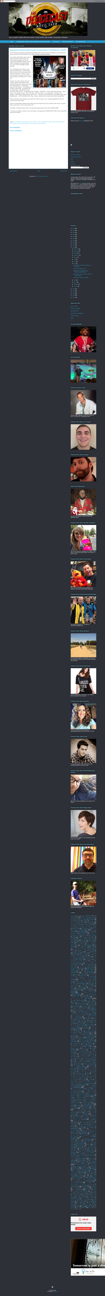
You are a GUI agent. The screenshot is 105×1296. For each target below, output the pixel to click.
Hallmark (79, 1027)
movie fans (88, 1101)
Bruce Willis (84, 955)
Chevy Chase (77, 964)
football (87, 1014)
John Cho (92, 1055)
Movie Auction (76, 1101)
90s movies (86, 917)
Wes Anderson (80, 1201)
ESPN (90, 1008)
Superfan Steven (74, 1172)
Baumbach (83, 940)
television (87, 1176)
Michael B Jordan (91, 1092)
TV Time (88, 1192)
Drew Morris (81, 1000)
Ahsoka (72, 924)
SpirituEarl (80, 1160)
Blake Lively (75, 949)
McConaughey (92, 1090)
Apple (90, 932)
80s (77, 917)
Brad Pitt (94, 951)
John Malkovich (82, 1057)
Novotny (80, 1112)
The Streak (87, 1182)
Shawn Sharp (91, 1151)
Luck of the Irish (91, 1078)
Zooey (78, 1208)
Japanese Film (79, 1042)
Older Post (64, 171)
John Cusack (74, 1056)
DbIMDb (94, 984)
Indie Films (73, 1037)
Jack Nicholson (74, 1040)
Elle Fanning (44, 121)
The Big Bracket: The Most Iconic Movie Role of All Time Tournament (33, 41)
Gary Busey (88, 1018)
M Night (90, 1079)
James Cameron (83, 1041)
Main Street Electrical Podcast (87, 1082)
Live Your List (91, 1075)
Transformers (85, 1191)
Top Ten (80, 1189)
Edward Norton (90, 1002)
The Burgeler (93, 1178)
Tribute (72, 1192)
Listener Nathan (79, 1075)
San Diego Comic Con (90, 1142)
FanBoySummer (92, 1009)
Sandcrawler (73, 1143)
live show (85, 1075)
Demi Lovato (83, 987)
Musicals (78, 1105)
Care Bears (89, 959)
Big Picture (79, 946)
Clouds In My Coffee (75, 308)
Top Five (94, 1188)
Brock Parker (89, 954)
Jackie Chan (82, 1040)
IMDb (72, 318)
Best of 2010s (89, 942)
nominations (85, 1111)
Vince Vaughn (91, 1197)
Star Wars (93, 1163)
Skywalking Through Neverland (78, 1154)
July (75, 259)
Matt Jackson (75, 1088)
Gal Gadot (79, 1017)
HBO (72, 1030)
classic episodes (90, 971)
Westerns (88, 1201)
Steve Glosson (84, 1167)
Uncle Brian (84, 1193)
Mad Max (85, 1080)
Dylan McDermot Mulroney (77, 1001)
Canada (85, 958)
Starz (72, 1165)
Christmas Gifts (91, 968)
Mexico (85, 1092)
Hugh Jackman (85, 1033)
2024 (73, 230)
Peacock (84, 1116)
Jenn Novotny (93, 1045)
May (75, 263)
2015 (73, 289)
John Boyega (89, 1053)
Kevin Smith (82, 1068)
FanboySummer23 (77, 1010)
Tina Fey (85, 1185)
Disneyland (90, 995)
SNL (76, 1156)
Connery (78, 976)
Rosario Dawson (82, 1135)
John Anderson (82, 1053)
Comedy (76, 975)
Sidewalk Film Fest (77, 1153)
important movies (81, 1036)
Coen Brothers (82, 974)
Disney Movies (76, 994)
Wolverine (78, 1205)
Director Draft (79, 991)
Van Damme (73, 1196)
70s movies (73, 917)
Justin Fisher (74, 1062)
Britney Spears (74, 954)
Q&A (89, 1123)
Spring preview (82, 1161)
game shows (74, 1018)
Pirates (90, 1119)
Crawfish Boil (80, 979)
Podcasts (92, 1120)
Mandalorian (73, 1083)
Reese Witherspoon (90, 1127)
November (76, 251)
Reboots (93, 1126)
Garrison (81, 1018)
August (75, 257)
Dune (95, 1000)
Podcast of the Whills (84, 1120)
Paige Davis (79, 1115)
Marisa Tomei (82, 1084)
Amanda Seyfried (87, 927)
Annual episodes (74, 932)
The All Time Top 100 (68, 41)
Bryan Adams (92, 955)
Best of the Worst (81, 944)
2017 (73, 245)
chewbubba (85, 964)
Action (72, 920)
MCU (80, 1091)
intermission (80, 1037)
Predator (78, 1122)
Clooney (72, 974)
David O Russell (87, 984)
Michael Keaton (90, 1095)
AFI (80, 923)
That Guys (82, 1178)
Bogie (91, 949)
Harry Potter (85, 1028)
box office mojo (79, 951)
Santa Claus (88, 1143)
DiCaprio (73, 991)
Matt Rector (88, 1088)
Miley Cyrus (81, 1097)
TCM (71, 1176)
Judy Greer (89, 1060)
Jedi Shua (89, 1044)
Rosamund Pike (74, 1135)
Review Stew (92, 1128)
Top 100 (87, 1188)
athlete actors (77, 935)
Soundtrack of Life (90, 1157)
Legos (87, 1073)
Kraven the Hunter (86, 1070)
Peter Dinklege (85, 1117)
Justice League (92, 1061)
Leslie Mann (94, 1073)
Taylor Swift (92, 1174)
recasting (72, 1127)
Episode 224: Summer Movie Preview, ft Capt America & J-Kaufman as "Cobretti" (38, 50)
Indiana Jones (90, 1036)
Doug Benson (80, 998)
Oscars (86, 1114)
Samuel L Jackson (80, 1142)
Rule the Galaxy (90, 1138)
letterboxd (74, 1074)
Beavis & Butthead (82, 941)
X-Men (43, 123)
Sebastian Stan (74, 1149)
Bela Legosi (90, 941)
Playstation (76, 1120)
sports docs (92, 1160)
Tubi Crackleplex (82, 1192)
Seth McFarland (92, 1149)
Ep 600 (73, 1008)
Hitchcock (77, 1032)
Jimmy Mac (84, 1051)
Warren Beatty (92, 1198)
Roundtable (82, 1138)
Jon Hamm (78, 1060)
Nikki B (82, 1109)
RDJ (73, 1126)
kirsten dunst (92, 1069)
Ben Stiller (78, 942)
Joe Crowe (93, 1052)
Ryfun (79, 1141)
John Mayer (89, 1057)
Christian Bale (90, 967)
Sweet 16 (89, 1173)
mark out (90, 1084)
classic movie (75, 972)
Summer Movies (74, 1171)
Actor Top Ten (92, 920)
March (75, 282)
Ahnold (92, 923)
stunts (80, 1169)
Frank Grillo (74, 1015)
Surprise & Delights (90, 1172)
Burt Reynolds (79, 958)
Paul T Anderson (76, 1116)
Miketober (88, 1096)
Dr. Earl (38, 121)
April (75, 280)
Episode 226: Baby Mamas (79, 268)
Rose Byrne (89, 1135)
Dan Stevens (74, 983)
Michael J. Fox (74, 1095)
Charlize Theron (88, 963)
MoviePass (84, 1104)
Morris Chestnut (88, 1100)
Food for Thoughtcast (75, 1014)
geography (86, 1019)
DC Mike (88, 986)
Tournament (88, 1189)
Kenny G (85, 1065)
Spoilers (86, 1160)
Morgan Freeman (80, 1100)
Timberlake (73, 1185)
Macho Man (78, 1080)
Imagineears (93, 1035)
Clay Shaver (90, 972)
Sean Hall (82, 1148)
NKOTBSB (93, 1109)
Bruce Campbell (77, 955)
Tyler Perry (78, 1193)
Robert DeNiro (83, 1132)
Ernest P (86, 1008)
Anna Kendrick (17, 121)
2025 (73, 228)
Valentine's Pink (86, 1194)
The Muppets (89, 1181)
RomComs (84, 1134)
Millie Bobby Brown (88, 1097)
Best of (83, 942)
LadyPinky (77, 1073)
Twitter (72, 161)
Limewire (72, 1075)
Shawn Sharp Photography (77, 313)
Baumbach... (90, 940)
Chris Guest (85, 965)
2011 (73, 297)
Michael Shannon (74, 1096)
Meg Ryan (86, 1091)
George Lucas (75, 1020)
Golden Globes (79, 1023)
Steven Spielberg (86, 1168)
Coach (76, 974)
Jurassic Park (84, 1061)
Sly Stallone (91, 1155)
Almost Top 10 (79, 927)
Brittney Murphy (82, 954)
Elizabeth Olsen (82, 1004)
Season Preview (24, 123)
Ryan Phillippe (87, 1139)
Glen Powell (88, 1022)
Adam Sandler (90, 922)
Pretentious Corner (90, 1122)
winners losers (88, 1203)
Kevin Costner (81, 1066)
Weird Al (89, 1199)
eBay (91, 1001)
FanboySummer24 (86, 1010)
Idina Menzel (80, 1035)
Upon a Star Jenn (92, 1193)
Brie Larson (84, 953)
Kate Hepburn (89, 1062)
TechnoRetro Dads (78, 1176)
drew (76, 1000)
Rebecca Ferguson (86, 1126)
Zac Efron (84, 1207)
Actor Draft (84, 920)
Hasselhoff (93, 1028)
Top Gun (74, 1189)
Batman (77, 940)
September (76, 255)
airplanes (77, 924)
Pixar (11, 123)
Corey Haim (92, 976)
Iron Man (49, 121)
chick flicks (92, 964)
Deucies (92, 989)
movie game (94, 1101)
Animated (73, 931)
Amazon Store (74, 306)
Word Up (73, 1206)
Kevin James (74, 1068)
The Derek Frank (83, 1180)
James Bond (74, 1041)
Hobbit (82, 1032)
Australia (92, 936)
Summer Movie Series (88, 1169)
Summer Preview (38, 123)
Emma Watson (85, 1006)
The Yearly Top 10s (80, 41)
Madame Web (92, 1080)
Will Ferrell (84, 1202)
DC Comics (75, 986)
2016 (73, 247)
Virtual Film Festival (75, 1198)
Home (11, 41)
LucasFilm (83, 1078)
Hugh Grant (77, 1033)
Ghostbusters (92, 1020)
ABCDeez (82, 919)
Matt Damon (93, 1087)
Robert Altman (75, 1132)
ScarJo (88, 1144)
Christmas (82, 968)
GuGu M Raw (73, 1025)
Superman (81, 1172)
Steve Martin (93, 1167)
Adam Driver (81, 922)
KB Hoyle (85, 1064)
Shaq (78, 1151)
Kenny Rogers (91, 1065)
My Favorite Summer (88, 1105)
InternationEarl (89, 1037)
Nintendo (87, 1109)
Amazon (81, 120)
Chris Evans (79, 965)
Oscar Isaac (73, 1113)
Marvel (62, 121)
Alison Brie (73, 927)
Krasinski (80, 1070)
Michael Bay (73, 1093)
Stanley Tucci (79, 1163)
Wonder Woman (85, 1205)
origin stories (87, 1112)
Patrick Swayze (86, 1115)
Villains (77, 1197)
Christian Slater (74, 968)
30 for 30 (90, 915)
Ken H (80, 1065)
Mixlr (72, 159)
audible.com (84, 935)
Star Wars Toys (92, 1164)
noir (80, 1111)
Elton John (79, 1005)
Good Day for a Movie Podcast (90, 1023)
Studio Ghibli (75, 1169)
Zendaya (90, 1207)
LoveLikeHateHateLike (75, 1078)
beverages (88, 945)
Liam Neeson (81, 1074)
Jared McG (86, 1042)
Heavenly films (85, 1030)
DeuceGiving (77, 989)
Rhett (78, 1130)
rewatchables (73, 1130)
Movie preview (75, 1102)
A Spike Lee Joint (83, 918)
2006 (79, 915)
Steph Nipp (93, 1165)
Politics (72, 1122)
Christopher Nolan (88, 969)
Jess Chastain (82, 1049)
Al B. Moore (55, 1291)
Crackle (80, 977)
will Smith (90, 1202)
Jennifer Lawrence (75, 1048)
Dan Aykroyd (92, 982)
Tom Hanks (85, 1186)
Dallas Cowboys (86, 982)
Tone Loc (81, 1188)
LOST (93, 1077)
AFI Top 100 (86, 923)
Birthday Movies (92, 947)
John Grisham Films (83, 1056)
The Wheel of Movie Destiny (84, 1184)
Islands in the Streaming (85, 1038)
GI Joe (76, 1022)
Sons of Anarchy (92, 1156)
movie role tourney (86, 1102)
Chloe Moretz (73, 965)
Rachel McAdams (85, 1124)
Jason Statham (92, 1042)
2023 (73, 232)
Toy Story (74, 1191)
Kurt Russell (73, 1071)
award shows (81, 937)
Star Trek (30, 123)
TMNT (95, 1185)
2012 (73, 295)
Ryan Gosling (80, 1139)
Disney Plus (93, 994)
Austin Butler (85, 936)
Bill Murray (85, 946)
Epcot (77, 1008)
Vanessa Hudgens (81, 1196)
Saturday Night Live (80, 1144)
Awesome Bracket (90, 937)
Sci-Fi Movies (88, 1146)
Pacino (73, 1115)
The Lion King (81, 1181)
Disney (73, 992)
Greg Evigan (74, 1024)
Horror (92, 1032)
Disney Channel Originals (91, 992)
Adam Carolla (73, 922)
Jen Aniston (86, 1045)
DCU (93, 986)
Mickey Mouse (81, 1096)
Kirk (87, 1069)
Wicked (78, 1202)
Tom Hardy (93, 1186)
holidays (87, 1032)
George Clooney (93, 1019)
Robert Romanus (93, 1132)
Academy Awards (89, 919)
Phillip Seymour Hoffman (76, 1119)
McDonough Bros (74, 1091)
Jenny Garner (86, 1048)
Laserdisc (82, 1073)
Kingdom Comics (80, 1069)
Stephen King (75, 1167)
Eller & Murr (73, 1005)
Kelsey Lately (75, 1065)
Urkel (73, 1194)
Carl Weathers (78, 960)
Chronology (73, 971)
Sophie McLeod (80, 1157)
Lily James (93, 1074)
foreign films (93, 1014)
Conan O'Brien (92, 975)
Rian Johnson (85, 1130)
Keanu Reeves (92, 1064)
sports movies (74, 1161)
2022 (73, 234)
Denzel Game (80, 988)
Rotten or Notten (86, 1136)
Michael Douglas (91, 1093)
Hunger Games (74, 1035)
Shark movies (83, 1151)
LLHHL (76, 1077)
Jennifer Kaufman (56, 121)
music (72, 1105)
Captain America (25, 121)
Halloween (85, 1027)
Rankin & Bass (93, 1124)
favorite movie (79, 1013)
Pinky (84, 1119)
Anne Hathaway (91, 931)
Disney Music (86, 994)
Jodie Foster (86, 1052)
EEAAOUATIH (73, 1004)
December (76, 249)
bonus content (84, 950)
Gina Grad (81, 1022)
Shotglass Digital (88, 1152)
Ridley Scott (81, 1131)
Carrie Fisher (85, 960)
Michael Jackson (82, 1095)
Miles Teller (76, 1097)
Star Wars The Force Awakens (81, 1164)
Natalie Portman (85, 1106)
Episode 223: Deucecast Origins (81, 277)
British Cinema (92, 953)
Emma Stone (76, 1006)
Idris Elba (87, 1035)
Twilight (93, 1192)
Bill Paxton (92, 946)
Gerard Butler (84, 1020)
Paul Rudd (93, 1115)
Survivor (72, 1173)
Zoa (94, 1207)
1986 (72, 915)
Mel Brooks (91, 1091)
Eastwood (86, 1001)
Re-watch (79, 1126)
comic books (33, 121)
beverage (82, 945)
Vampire (93, 1194)
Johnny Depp (93, 1058)
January (76, 286)
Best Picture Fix (89, 944)
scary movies (80, 1146)
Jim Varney (78, 1051)
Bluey (87, 949)
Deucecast (88, 988)
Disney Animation (81, 992)
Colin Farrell (90, 974)
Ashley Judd (75, 933)
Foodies (82, 1014)
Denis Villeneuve (92, 987)
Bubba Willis (77, 956)
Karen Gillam (82, 1062)
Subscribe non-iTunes (76, 157)
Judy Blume (83, 1060)
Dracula (72, 1000)
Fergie (85, 1013)
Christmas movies (75, 969)
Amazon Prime (75, 928)
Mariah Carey (74, 1084)
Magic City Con (75, 1082)
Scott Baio (86, 1147)
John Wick (78, 1058)
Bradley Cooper (76, 953)
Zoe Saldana (73, 1208)
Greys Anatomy (90, 1024)
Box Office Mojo (74, 311)
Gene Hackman (80, 1019)
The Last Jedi (73, 1181)
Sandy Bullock (80, 1143)
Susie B (77, 1173)
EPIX (81, 1008)
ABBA (77, 919)
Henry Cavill (80, 1031)
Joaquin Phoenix (79, 1052)
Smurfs (72, 1156)
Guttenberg (90, 1025)
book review (91, 950)
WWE (77, 1206)
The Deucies (91, 1180)
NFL (81, 1108)
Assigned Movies (84, 933)
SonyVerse (73, 1157)
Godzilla (72, 1023)
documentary (85, 997)
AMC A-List (88, 928)
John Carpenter (78, 1055)
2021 (73, 236)
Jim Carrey (90, 1049)
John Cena (85, 1055)
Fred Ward (86, 1015)
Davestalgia (91, 983)
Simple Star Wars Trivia (89, 1153)
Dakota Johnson (78, 982)
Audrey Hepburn (92, 935)
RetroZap (84, 1128)
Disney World (76, 995)
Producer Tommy (83, 1123)
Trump (76, 1192)
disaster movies (87, 991)
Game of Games (93, 1017)
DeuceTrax (85, 989)
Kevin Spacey (90, 1068)
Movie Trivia (78, 1104)
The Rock (79, 1182)
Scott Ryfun (74, 1148)
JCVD (84, 1044)
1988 (75, 915)
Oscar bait (93, 1112)
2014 (73, 291)
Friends (73, 1017)
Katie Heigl (78, 1064)
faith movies (84, 1009)
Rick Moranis (74, 1131)
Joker (73, 1060)
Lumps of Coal (81, 1079)
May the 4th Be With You (81, 1090)
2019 (73, 241)
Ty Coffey (72, 1193)
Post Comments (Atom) (41, 176)
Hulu (93, 1033)
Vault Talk (90, 1196)
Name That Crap (75, 1106)
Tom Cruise (75, 1186)
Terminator (84, 1177)
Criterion (86, 979)
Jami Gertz (73, 1042)
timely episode (79, 1185)
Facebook (73, 163)
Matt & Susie (86, 1087)
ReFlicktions (74, 1128)
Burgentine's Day (86, 956)
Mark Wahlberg (78, 1086)
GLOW (93, 1022)
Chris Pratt (73, 967)
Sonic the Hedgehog (83, 1156)
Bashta (72, 940)
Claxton (83, 972)
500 (94, 915)
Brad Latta (88, 951)
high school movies (90, 1031)
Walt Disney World (84, 1198)
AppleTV (94, 932)
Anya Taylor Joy (83, 932)
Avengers (73, 937)
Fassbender (82, 1011)
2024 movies (83, 915)
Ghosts (72, 1022)
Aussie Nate (76, 936)
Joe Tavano (73, 1053)
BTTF (72, 956)
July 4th (77, 1061)
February (76, 284)
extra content (77, 1009)
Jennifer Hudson (76, 1046)
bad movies (73, 938)
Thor (93, 1184)
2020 (73, 238)
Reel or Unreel (79, 1127)
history (72, 1032)
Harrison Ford (75, 1028)
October (76, 253)
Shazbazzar (73, 1152)
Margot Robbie (90, 1083)
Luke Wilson (73, 1079)
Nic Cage (93, 1108)
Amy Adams (84, 930)
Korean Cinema (74, 1070)
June (75, 261)
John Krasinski (92, 1056)
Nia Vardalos (86, 1108)
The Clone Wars (75, 1180)
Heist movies (92, 1030)
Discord (93, 991)
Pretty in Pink (16, 123)
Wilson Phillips (79, 1203)
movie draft (82, 1101)
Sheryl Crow (81, 1152)
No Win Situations (74, 1111)
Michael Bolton (81, 1093)
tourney (94, 1189)
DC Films (83, 986)
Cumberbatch (74, 980)
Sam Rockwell (87, 1140)
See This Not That (83, 1149)
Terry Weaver (75, 1178)
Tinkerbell (91, 1185)
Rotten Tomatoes (75, 315)
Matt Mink (81, 1088)
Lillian (87, 1074)
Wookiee (93, 1205)
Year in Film (89, 1206)
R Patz (77, 1124)
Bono (78, 950)
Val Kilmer (78, 1194)
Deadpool (72, 987)
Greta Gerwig (82, 1024)
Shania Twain (73, 1151)
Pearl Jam (90, 1116)
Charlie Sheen (79, 963)
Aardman (72, 919)
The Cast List (56, 41)
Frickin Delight (93, 1015)
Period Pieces (77, 1117)
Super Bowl (92, 1171)
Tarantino (84, 1175)
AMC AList (94, 928)
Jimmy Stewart (91, 1051)
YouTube (78, 1207)
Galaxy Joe (86, 1017)
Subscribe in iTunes (75, 154)
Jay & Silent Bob (76, 1044)
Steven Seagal (75, 1168)
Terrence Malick (92, 1177)
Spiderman (91, 1159)
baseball (92, 938)
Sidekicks (94, 1152)
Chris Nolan (92, 965)
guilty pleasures (81, 1025)
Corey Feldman (85, 976)
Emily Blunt (93, 1005)
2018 (73, 243)
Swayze (83, 1173)
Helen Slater (73, 1031)
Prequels (83, 1122)
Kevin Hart (91, 1066)
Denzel (72, 988)
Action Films (77, 920)
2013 (73, 293)
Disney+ (84, 995)
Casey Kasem (92, 960)
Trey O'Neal (92, 1191)
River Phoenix (88, 1131)
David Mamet (80, 984)
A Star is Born (91, 918)
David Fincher (73, 984)
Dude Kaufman (89, 1000)
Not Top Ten (73, 1112)
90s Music (92, 917)
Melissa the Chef (79, 1092)
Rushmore (73, 1139)
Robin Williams (75, 1133)
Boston (72, 951)
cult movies (92, 979)
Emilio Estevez (86, 1005)
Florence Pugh (91, 1013)
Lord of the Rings (85, 1077)
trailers (79, 1191)
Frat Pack (80, 1015)
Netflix (75, 1108)
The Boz (87, 1178)
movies (91, 1104)
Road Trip (94, 1131)
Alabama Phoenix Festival (87, 924)
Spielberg (73, 1160)
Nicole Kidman (76, 1109)
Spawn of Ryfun (81, 1159)
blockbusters (81, 949)
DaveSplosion (82, 983)
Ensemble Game (93, 1006)
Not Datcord (92, 1111)
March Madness (81, 1083)
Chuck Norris (81, 971)
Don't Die (74, 998)
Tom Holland (74, 1188)
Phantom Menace (92, 1117)
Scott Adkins (78, 1147)
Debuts (77, 987)
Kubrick (93, 1070)
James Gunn (92, 1041)
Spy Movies (90, 1161)
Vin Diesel (83, 1197)
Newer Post (13, 171)
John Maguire (73, 1057)
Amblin (83, 928)
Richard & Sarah (93, 1130)
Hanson (93, 1027)
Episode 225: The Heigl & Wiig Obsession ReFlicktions (80, 271)
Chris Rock (82, 967)
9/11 (82, 917)
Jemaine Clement (79, 1045)
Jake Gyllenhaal (90, 1040)
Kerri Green (73, 1066)
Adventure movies (74, 923)
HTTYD (72, 1033)
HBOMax (78, 1030)
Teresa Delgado (76, 1177)
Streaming (93, 1168)
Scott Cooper (92, 1147)
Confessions (73, 976)
